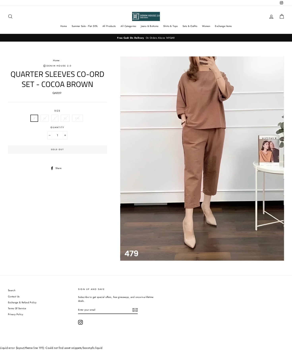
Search (11, 290)
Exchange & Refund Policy (22, 302)
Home (63, 26)
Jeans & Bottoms (149, 26)
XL (65, 118)
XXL (77, 118)
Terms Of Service (17, 308)
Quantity (57, 127)
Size (57, 110)
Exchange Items (223, 26)
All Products (109, 26)
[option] (146, 38)
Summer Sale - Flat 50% (85, 26)
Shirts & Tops (170, 26)
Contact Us (14, 296)
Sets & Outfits (190, 26)
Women (206, 26)
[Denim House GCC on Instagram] (80, 322)
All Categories (128, 26)
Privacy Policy (15, 314)
